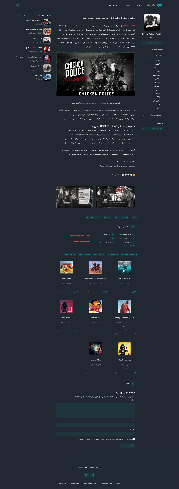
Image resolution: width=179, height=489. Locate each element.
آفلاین (157, 79)
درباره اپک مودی (106, 483)
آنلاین (157, 64)
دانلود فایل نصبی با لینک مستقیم (80, 235)
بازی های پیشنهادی (84, 254)
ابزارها (158, 60)
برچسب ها (157, 55)
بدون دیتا (156, 75)
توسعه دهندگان (155, 115)
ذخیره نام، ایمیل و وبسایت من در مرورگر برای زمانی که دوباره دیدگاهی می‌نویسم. (105, 439)
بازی (140, 5)
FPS (158, 104)
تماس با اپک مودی (90, 483)
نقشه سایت (75, 483)
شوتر (158, 90)
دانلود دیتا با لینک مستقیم (82, 241)
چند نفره (157, 86)
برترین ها (113, 5)
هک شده (156, 68)
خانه (118, 483)
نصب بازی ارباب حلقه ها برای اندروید (93, 103)
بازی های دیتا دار (70, 254)
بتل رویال (156, 101)
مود (158, 71)
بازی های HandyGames (129, 254)
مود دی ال (62, 483)
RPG (158, 108)
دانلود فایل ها (152, 43)
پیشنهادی (156, 93)
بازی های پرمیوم (99, 254)
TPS (158, 97)
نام (133, 421)
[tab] (95, 162)
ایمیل (132, 430)
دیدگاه (132, 400)
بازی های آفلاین (113, 254)
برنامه (127, 5)
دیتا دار (157, 82)
